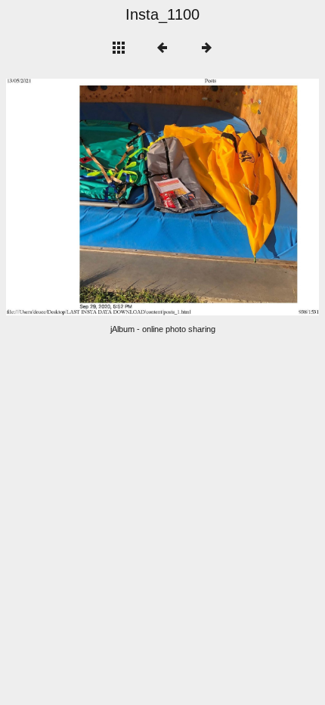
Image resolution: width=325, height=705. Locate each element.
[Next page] (225, 197)
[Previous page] (69, 197)
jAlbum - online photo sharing (162, 329)
